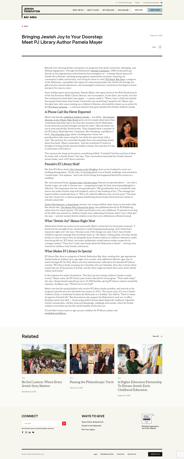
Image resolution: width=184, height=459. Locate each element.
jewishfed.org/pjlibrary (55, 313)
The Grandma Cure (60, 134)
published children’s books (76, 117)
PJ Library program (57, 107)
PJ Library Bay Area (115, 79)
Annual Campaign (100, 70)
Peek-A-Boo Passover (55, 204)
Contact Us (155, 454)
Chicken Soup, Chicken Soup (83, 182)
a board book (71, 204)
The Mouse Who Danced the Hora (77, 207)
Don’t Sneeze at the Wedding (83, 169)
